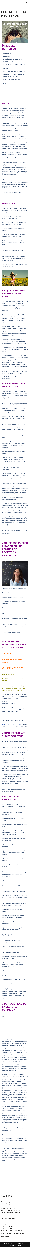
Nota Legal (4, 1224)
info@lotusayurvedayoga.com (13, 1210)
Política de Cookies (6, 1228)
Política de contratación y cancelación (12, 724)
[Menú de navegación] (27, 2)
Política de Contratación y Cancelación (11, 1230)
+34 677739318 (10, 1208)
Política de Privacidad (7, 1226)
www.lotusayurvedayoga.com (12, 1212)
